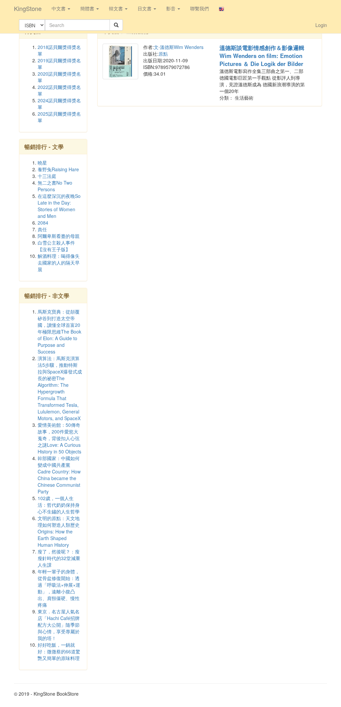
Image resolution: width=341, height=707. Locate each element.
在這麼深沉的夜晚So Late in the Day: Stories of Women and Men (59, 206)
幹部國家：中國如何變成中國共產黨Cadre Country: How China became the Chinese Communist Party (59, 475)
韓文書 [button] (116, 8)
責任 (42, 229)
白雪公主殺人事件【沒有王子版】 (56, 246)
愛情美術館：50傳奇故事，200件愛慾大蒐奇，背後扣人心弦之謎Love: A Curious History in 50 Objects (59, 438)
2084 (43, 222)
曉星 (42, 162)
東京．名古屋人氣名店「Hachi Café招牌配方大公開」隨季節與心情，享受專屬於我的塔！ (59, 624)
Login (321, 25)
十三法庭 (47, 176)
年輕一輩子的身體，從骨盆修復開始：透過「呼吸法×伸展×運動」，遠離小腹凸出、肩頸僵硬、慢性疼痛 (59, 588)
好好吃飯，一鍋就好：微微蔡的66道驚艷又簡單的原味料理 (59, 651)
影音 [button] (171, 8)
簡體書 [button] (88, 8)
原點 (163, 53)
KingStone (28, 8)
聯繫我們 (199, 8)
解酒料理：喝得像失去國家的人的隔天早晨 (59, 263)
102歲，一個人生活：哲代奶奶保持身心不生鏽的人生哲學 (59, 505)
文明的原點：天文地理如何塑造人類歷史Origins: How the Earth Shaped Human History (59, 531)
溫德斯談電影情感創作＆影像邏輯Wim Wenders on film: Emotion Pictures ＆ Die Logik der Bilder (261, 56)
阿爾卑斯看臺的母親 (59, 236)
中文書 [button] (59, 8)
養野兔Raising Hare (58, 169)
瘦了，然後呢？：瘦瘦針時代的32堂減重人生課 (59, 558)
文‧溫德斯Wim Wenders (178, 47)
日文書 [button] (145, 8)
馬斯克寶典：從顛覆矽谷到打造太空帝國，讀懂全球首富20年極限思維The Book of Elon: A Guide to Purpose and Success (59, 331)
